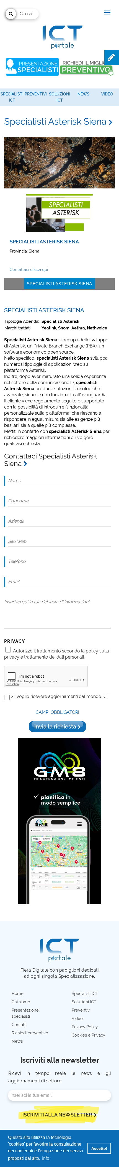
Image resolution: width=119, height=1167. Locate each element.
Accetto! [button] (99, 1148)
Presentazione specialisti (25, 1013)
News (83, 94)
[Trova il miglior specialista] (32, 67)
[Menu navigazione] (107, 12)
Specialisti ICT (85, 993)
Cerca (26, 13)
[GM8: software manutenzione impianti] (59, 820)
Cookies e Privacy (88, 1035)
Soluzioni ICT (84, 1001)
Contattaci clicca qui (29, 269)
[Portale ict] (61, 36)
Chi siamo (21, 1001)
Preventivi (36, 94)
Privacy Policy (85, 1026)
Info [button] (45, 1158)
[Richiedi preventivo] (86, 66)
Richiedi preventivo (30, 1032)
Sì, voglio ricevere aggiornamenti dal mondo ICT (60, 696)
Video (107, 94)
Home (18, 993)
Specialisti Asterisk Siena (59, 283)
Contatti (19, 1024)
